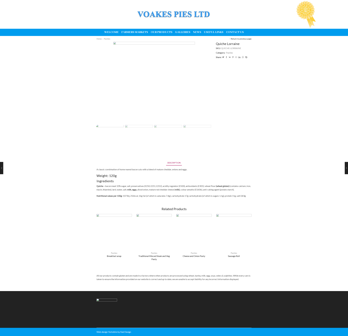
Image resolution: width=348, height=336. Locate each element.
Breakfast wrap (114, 256)
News (197, 32)
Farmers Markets (134, 32)
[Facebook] (226, 57)
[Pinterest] (232, 57)
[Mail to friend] (236, 57)
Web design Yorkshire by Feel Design (114, 332)
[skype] (246, 57)
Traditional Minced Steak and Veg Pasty (154, 258)
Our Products (161, 32)
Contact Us (235, 32)
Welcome (111, 32)
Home (99, 39)
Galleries (182, 32)
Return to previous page (241, 39)
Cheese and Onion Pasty (194, 256)
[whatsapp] (243, 57)
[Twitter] (223, 57)
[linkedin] (239, 57)
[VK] (229, 57)
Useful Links (213, 32)
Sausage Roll (234, 256)
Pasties (107, 39)
